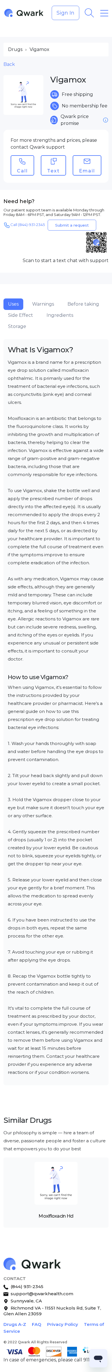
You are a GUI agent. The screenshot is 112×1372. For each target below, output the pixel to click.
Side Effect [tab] (20, 315)
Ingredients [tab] (60, 315)
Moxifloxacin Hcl (55, 1216)
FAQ (36, 1324)
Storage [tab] (17, 326)
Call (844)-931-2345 (27, 224)
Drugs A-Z (14, 1324)
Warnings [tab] (43, 304)
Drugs (15, 49)
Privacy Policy (62, 1324)
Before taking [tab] (83, 304)
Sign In (65, 13)
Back (9, 64)
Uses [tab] (13, 304)
